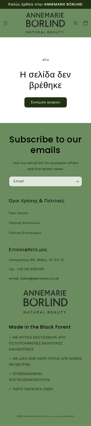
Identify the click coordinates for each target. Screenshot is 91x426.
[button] (5, 23)
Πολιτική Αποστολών (24, 223)
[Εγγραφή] (77, 181)
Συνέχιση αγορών (45, 102)
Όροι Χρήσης (19, 213)
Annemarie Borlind (34, 416)
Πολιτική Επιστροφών (25, 233)
